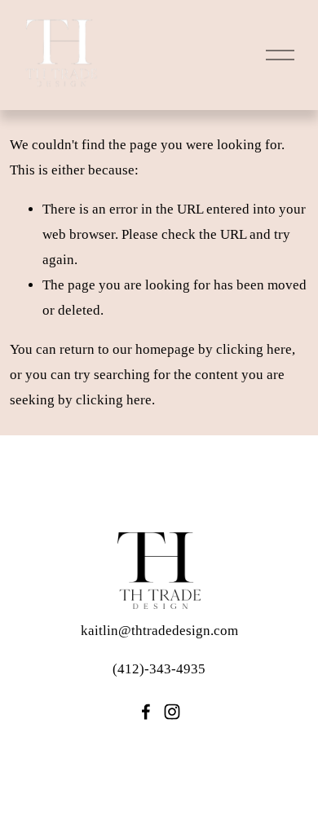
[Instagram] (172, 712)
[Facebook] (146, 712)
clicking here (254, 349)
